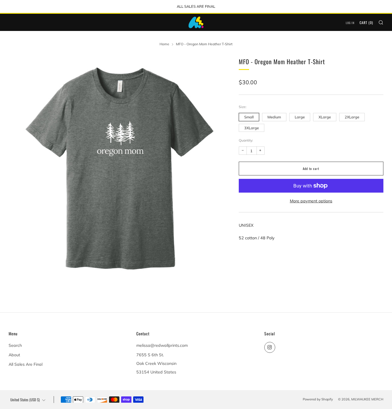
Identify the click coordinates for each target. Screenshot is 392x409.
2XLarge (352, 117)
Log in (350, 23)
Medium (274, 117)
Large (300, 117)
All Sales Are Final (25, 364)
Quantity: (246, 140)
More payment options (311, 200)
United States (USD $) (25, 399)
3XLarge (251, 128)
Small (249, 117)
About (14, 354)
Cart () (366, 22)
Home (164, 44)
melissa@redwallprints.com (162, 345)
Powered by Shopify (318, 399)
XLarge (325, 117)
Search (15, 345)
